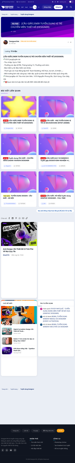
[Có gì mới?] (67, 7)
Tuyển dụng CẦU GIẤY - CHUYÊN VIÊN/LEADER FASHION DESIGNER (18, 159)
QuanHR (45, 128)
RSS (61, 430)
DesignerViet (14, 41)
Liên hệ (31, 2)
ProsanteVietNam (10, 203)
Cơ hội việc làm (36, 445)
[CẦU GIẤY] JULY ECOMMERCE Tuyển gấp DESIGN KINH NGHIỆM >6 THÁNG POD (55, 159)
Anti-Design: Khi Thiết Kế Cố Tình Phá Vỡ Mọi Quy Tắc (18, 250)
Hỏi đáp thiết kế (36, 448)
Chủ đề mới (7, 303)
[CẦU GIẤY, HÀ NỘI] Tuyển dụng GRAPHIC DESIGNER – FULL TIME (56, 197)
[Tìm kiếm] (71, 7)
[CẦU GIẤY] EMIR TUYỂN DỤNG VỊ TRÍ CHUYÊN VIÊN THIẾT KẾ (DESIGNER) (18, 121)
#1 (71, 42)
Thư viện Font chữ (37, 442)
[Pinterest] (15, 450)
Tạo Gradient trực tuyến (62, 445)
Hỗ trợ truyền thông (61, 448)
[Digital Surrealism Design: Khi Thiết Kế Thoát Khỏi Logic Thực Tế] (19, 312)
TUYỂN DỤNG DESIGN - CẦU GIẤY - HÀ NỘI (17, 197)
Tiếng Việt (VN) (49, 431)
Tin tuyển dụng (46, 303)
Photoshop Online (8, 2)
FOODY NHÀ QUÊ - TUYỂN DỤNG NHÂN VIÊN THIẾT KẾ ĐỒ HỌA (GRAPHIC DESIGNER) (56, 311)
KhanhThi (6, 255)
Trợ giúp (35, 431)
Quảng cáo (63, 2)
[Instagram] (6, 450)
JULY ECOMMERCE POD (49, 166)
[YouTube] (10, 450)
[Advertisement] (56, 235)
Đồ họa (6, 243)
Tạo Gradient (22, 2)
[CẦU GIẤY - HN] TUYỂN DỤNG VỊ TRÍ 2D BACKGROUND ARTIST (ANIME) (56, 121)
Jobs (44, 203)
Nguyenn (8, 166)
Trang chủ (16, 431)
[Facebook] (2, 450)
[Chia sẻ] (68, 42)
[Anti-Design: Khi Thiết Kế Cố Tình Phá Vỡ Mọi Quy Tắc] (19, 234)
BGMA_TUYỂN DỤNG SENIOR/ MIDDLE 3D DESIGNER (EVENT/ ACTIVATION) (55, 318)
